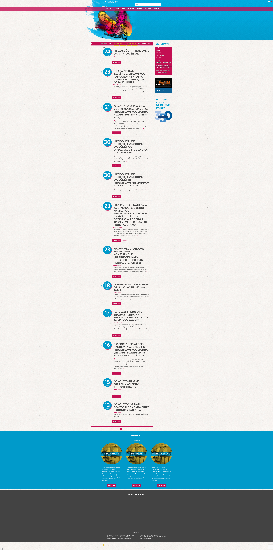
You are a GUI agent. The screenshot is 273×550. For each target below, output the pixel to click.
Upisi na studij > (136, 440)
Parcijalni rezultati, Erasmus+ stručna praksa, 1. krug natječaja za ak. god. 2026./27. (131, 316)
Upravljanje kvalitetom (162, 67)
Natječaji (111, 43)
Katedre (158, 50)
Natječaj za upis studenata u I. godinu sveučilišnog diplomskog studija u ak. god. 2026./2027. (131, 146)
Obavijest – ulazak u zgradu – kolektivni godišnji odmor (127, 384)
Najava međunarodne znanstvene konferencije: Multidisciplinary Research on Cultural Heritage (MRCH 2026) (129, 256)
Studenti (129, 43)
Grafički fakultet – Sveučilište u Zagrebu (112, 3)
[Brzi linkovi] (1, 549)
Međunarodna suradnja (144, 43)
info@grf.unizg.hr (147, 538)
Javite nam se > (136, 532)
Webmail (158, 60)
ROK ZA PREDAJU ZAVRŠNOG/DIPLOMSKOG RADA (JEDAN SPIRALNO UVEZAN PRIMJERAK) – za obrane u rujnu (129, 76)
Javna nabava (123, 43)
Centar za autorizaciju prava (164, 63)
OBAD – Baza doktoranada (163, 70)
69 (130, 429)
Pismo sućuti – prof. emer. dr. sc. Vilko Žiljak (131, 52)
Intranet (158, 53)
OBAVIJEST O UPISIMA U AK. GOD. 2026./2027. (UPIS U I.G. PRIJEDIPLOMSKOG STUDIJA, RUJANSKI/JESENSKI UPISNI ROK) (131, 111)
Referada (106, 43)
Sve (102, 43)
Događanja (134, 43)
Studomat (158, 58)
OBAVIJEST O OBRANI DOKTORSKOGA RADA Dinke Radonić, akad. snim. (131, 407)
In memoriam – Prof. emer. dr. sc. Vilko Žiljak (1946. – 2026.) (131, 287)
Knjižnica (158, 48)
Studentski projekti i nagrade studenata (161, 73)
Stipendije (116, 43)
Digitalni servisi (160, 55)
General (103, 47)
